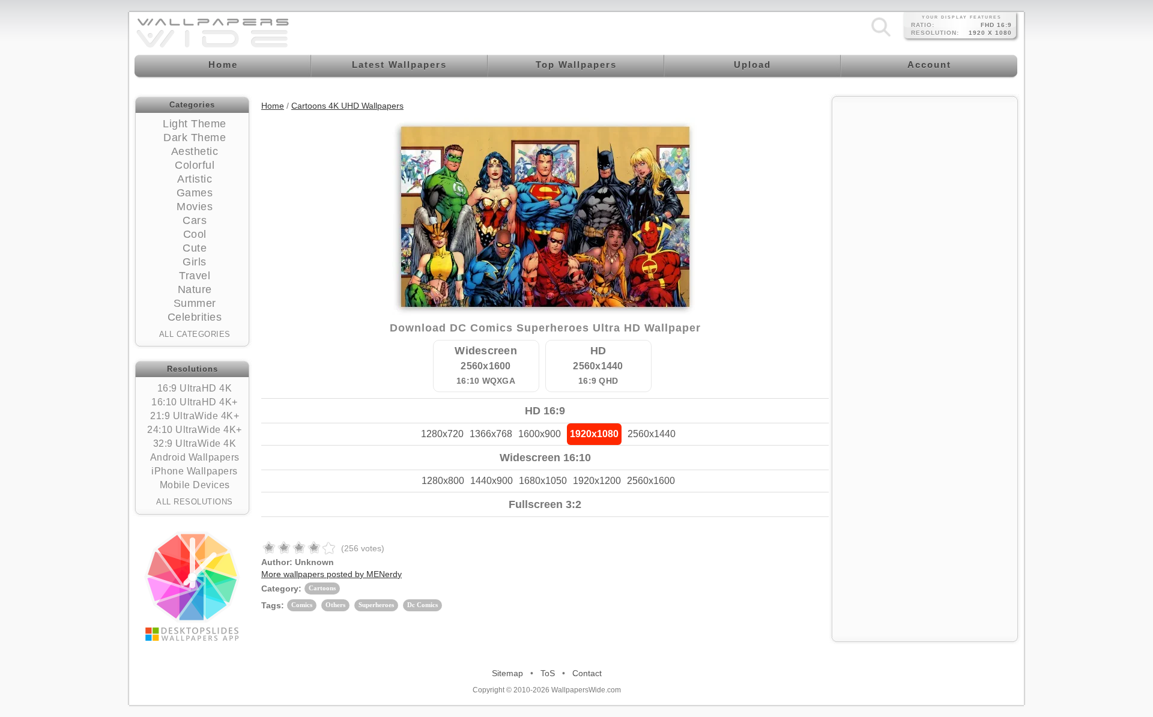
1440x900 (491, 481)
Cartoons (322, 587)
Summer (195, 303)
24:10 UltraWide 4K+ (194, 430)
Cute (195, 248)
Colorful (194, 165)
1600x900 (539, 434)
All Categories (195, 334)
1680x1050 (543, 481)
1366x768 (491, 434)
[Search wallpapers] (881, 36)
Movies (195, 207)
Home (272, 105)
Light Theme (194, 124)
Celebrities (195, 317)
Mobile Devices (195, 485)
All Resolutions (194, 501)
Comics (301, 604)
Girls (195, 262)
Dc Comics (422, 604)
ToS (547, 673)
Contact (587, 673)
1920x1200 (597, 481)
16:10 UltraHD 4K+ (194, 402)
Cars (195, 220)
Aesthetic (195, 151)
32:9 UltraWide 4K (195, 443)
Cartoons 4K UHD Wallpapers (347, 105)
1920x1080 (594, 434)
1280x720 (442, 434)
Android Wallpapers (195, 457)
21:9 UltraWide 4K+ (194, 416)
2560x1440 (652, 434)
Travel (194, 276)
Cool (195, 234)
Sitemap (507, 673)
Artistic (194, 179)
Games (195, 193)
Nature (195, 289)
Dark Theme (194, 138)
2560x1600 (651, 481)
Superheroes (376, 604)
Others (335, 604)
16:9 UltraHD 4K (194, 388)
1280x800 (443, 481)
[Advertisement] (925, 178)
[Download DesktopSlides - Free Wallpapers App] (192, 586)
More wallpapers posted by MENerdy (331, 574)
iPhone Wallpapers (194, 471)
